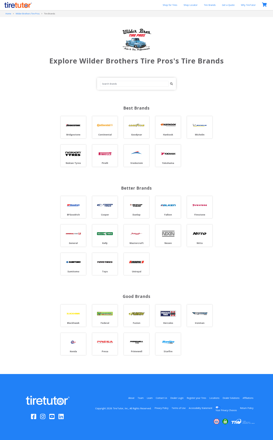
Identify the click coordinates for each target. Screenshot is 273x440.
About (131, 397)
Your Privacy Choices (226, 410)
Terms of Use (179, 408)
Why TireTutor (248, 4)
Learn (150, 397)
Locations (214, 397)
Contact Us (161, 397)
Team (141, 397)
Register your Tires (196, 397)
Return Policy (246, 408)
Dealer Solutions (231, 397)
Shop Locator (190, 4)
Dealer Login (177, 397)
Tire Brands (210, 4)
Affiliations (248, 397)
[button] (207, 421)
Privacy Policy (161, 408)
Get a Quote (228, 4)
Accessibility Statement (200, 408)
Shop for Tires (170, 4)
